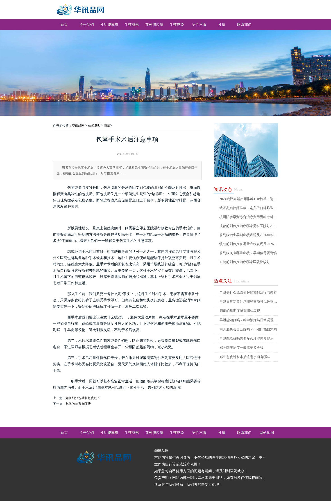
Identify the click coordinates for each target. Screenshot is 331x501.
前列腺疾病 (154, 25)
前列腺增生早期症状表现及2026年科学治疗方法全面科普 (248, 235)
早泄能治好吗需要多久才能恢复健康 (247, 338)
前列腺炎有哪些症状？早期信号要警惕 (248, 253)
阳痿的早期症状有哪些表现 (240, 311)
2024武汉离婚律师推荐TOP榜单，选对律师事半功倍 (248, 199)
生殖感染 (177, 25)
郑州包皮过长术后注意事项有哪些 (245, 357)
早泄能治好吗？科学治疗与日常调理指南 (249, 320)
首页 (64, 25)
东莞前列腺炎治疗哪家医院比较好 (244, 262)
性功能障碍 (109, 25)
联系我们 (244, 25)
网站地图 (267, 433)
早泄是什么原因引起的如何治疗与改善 (248, 292)
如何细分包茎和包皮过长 (83, 398)
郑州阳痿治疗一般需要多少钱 (241, 348)
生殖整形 (132, 25)
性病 (221, 25)
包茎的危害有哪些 (78, 404)
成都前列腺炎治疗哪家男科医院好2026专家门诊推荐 (248, 226)
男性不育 (199, 25)
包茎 (107, 125)
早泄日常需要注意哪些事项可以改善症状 (249, 301)
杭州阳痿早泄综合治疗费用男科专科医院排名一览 (248, 217)
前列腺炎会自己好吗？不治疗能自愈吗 (248, 329)
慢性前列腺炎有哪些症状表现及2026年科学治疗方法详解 (248, 244)
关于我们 (86, 25)
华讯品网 (78, 125)
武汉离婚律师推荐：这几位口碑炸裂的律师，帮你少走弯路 (248, 208)
